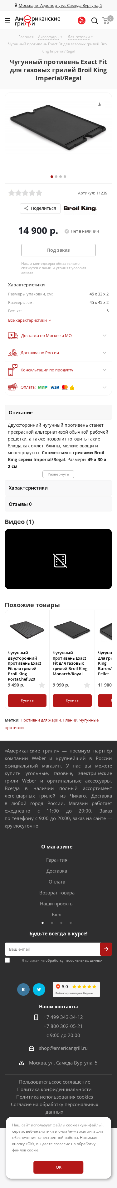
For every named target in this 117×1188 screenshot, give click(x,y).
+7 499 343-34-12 (63, 1017)
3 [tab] (63, 922)
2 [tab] (54, 922)
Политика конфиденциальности (54, 1089)
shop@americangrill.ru (63, 1048)
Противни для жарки (41, 720)
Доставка (56, 871)
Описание (21, 412)
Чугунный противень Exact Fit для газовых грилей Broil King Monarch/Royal (70, 663)
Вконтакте (23, 989)
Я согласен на (62, 960)
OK (58, 1167)
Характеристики (28, 488)
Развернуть (58, 474)
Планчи (70, 720)
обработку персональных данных (74, 960)
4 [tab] (72, 922)
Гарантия (56, 860)
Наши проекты (57, 903)
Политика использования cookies (54, 1097)
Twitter (39, 989)
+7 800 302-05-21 (63, 1026)
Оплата (57, 881)
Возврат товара (57, 892)
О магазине (56, 846)
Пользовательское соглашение (54, 1082)
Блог (57, 914)
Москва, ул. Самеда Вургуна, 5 (63, 1063)
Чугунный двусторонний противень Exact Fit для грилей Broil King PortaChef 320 (24, 666)
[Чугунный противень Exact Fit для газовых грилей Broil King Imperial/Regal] (58, 138)
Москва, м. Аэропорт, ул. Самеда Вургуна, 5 (60, 5)
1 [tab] (44, 922)
